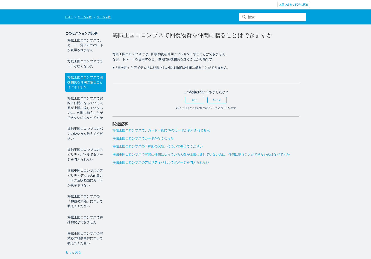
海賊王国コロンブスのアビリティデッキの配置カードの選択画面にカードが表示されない (85, 177)
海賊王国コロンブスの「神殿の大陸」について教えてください (85, 201)
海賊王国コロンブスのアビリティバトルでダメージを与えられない (85, 154)
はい (194, 99)
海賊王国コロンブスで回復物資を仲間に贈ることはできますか (85, 82)
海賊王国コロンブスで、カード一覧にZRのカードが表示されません (85, 45)
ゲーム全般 (85, 17)
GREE (69, 17)
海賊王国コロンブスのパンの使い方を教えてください (85, 133)
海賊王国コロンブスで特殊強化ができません (85, 219)
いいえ (217, 99)
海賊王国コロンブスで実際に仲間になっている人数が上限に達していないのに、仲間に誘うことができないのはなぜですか (85, 108)
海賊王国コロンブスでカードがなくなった (85, 63)
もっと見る (73, 252)
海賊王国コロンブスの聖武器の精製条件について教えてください (85, 238)
